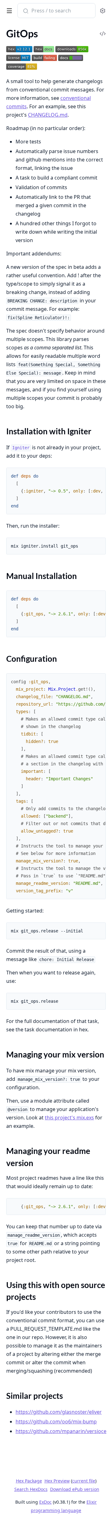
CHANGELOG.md (48, 114)
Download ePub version (74, 1489)
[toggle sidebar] (8, 9)
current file (83, 1481)
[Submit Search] (25, 11)
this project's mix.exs (69, 1117)
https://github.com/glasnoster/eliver (59, 1411)
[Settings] (102, 10)
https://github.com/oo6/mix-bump (56, 1421)
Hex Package (29, 1481)
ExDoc (45, 1502)
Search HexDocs (31, 1489)
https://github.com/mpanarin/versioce (61, 1431)
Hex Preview (57, 1481)
